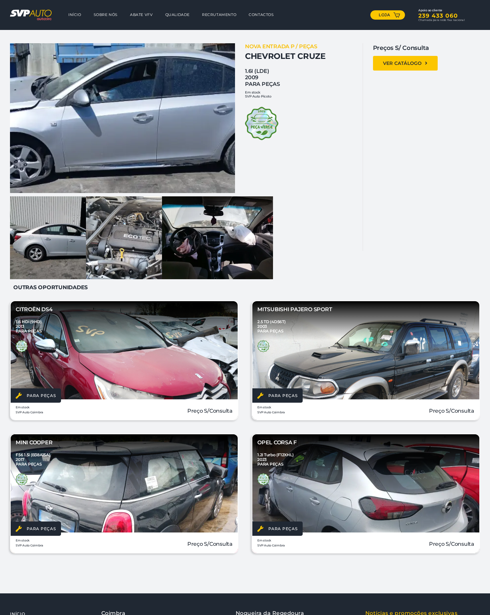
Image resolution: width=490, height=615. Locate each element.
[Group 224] (31, 12)
